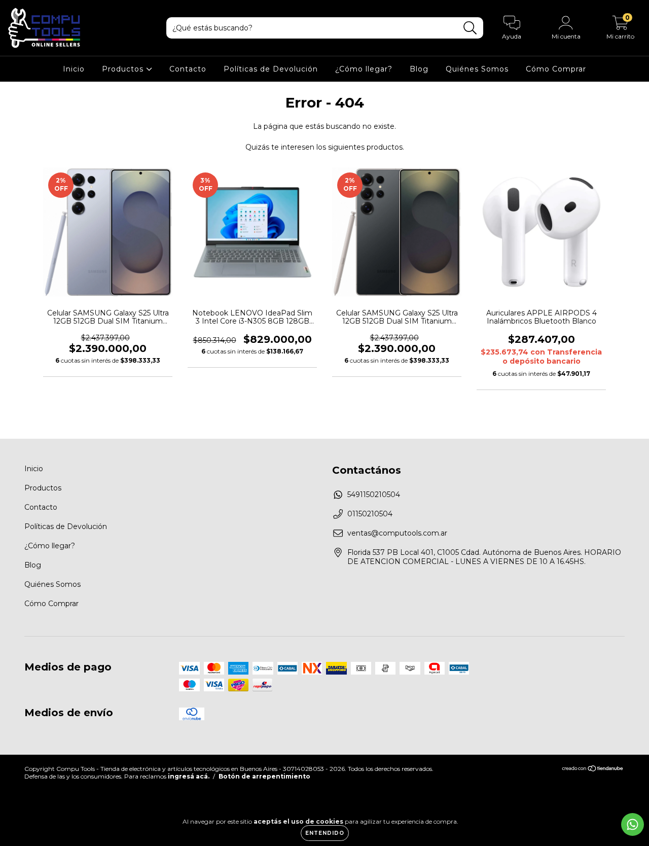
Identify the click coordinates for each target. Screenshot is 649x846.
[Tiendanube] (593, 769)
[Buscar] (470, 28)
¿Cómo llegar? (363, 69)
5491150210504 (373, 494)
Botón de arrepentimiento (264, 776)
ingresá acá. (188, 776)
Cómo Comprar (556, 69)
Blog (419, 69)
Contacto (187, 69)
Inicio (74, 69)
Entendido (324, 833)
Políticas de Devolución (271, 69)
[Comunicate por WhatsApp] (632, 824)
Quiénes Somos (477, 69)
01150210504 (369, 513)
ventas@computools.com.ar (397, 533)
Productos (124, 69)
